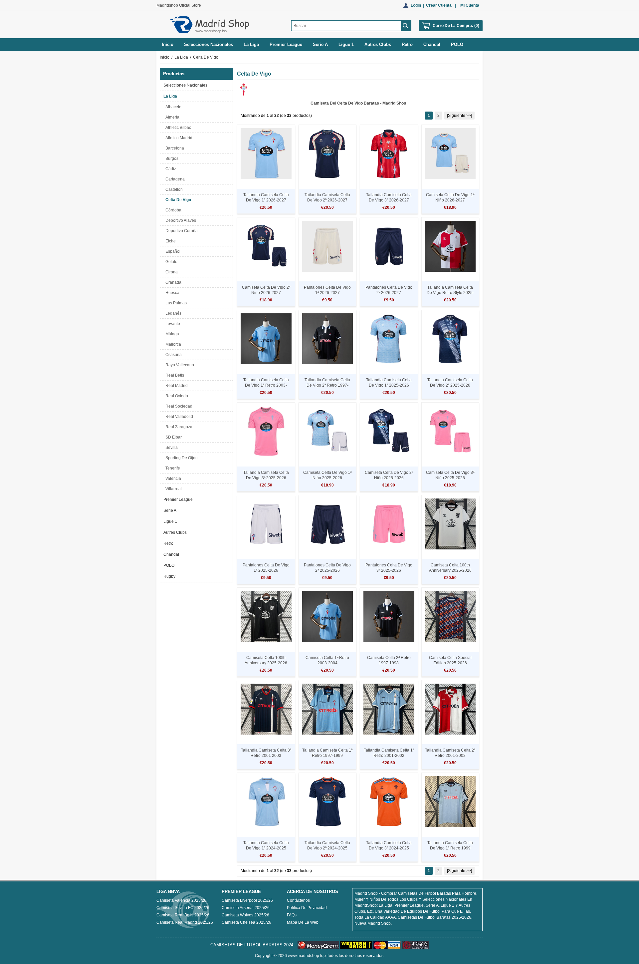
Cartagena (174, 179)
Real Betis (173, 375)
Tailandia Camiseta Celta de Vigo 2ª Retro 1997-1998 (327, 385)
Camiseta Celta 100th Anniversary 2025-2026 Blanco (450, 570)
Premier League (178, 499)
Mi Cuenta (469, 5)
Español (171, 251)
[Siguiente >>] (459, 115)
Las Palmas (175, 303)
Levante (171, 324)
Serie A (169, 510)
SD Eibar (172, 437)
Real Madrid (175, 386)
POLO (168, 565)
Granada (172, 282)
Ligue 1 (170, 521)
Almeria (171, 117)
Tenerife (171, 468)
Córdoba (172, 210)
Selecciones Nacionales (185, 85)
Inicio (167, 44)
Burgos (170, 159)
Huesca (171, 293)
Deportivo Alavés (179, 220)
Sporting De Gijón (180, 458)
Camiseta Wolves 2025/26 (245, 915)
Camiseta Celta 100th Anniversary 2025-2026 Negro (266, 663)
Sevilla (170, 448)
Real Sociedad (177, 406)
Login (416, 5)
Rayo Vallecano (178, 365)
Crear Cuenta (439, 5)
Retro (168, 543)
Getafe (170, 262)
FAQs (292, 915)
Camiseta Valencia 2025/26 (181, 900)
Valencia (172, 479)
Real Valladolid (178, 417)
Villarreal (172, 489)
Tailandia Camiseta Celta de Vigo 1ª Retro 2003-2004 (266, 385)
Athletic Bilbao (177, 128)
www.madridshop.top (307, 956)
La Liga (181, 57)
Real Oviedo (175, 396)
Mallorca (172, 344)
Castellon (173, 189)
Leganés (172, 313)
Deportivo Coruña (180, 231)
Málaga (171, 334)
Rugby (169, 576)
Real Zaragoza (177, 427)
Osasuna (172, 355)
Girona (170, 272)
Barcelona (173, 148)
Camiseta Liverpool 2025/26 (247, 900)
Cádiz (169, 169)
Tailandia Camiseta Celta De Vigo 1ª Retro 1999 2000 (450, 848)
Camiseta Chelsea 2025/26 (246, 922)
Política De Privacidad (307, 907)
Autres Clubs (175, 532)
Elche (169, 241)
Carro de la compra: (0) (456, 25)
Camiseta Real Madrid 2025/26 (184, 922)
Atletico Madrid (177, 138)
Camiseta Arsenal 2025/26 (246, 907)
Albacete (172, 107)
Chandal (171, 554)
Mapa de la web (303, 922)
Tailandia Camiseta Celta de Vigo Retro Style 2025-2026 (450, 292)
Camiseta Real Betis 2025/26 (182, 915)
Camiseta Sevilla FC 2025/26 (182, 907)
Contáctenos (298, 900)
